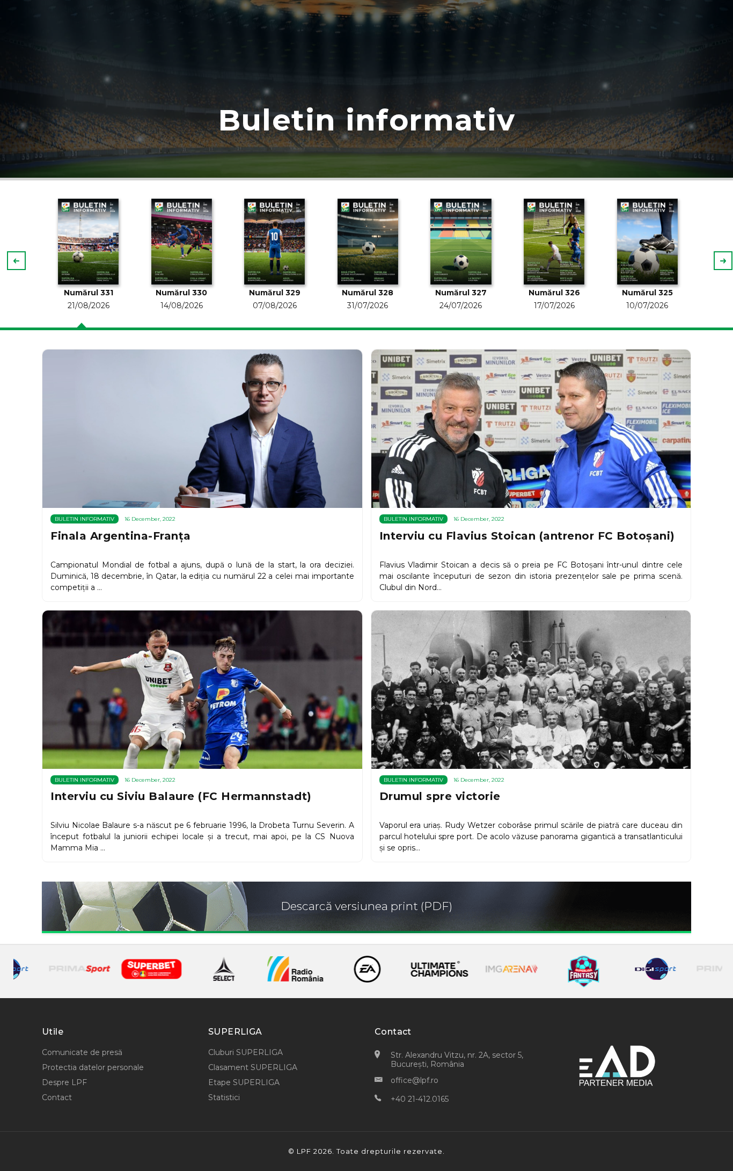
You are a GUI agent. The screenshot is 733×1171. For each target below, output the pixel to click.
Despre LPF (64, 1082)
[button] (723, 260)
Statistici (224, 1097)
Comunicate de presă (82, 1052)
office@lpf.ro (414, 1080)
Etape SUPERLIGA (244, 1082)
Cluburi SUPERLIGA (245, 1052)
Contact (57, 1097)
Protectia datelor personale (93, 1067)
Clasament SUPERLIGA (252, 1067)
